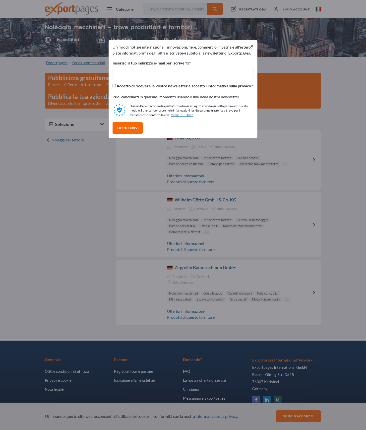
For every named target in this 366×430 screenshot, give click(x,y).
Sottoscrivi (128, 128)
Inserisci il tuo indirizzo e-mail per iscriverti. (151, 63)
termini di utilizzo (182, 115)
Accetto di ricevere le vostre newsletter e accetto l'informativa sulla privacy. (183, 86)
